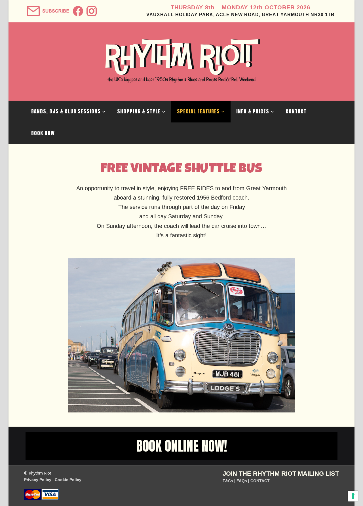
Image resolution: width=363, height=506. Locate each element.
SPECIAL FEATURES (198, 111)
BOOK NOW (43, 133)
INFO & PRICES (252, 111)
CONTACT (296, 111)
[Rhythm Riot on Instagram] (91, 9)
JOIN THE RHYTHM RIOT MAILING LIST (281, 473)
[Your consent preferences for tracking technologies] (353, 496)
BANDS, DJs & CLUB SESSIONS (66, 111)
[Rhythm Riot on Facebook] (77, 9)
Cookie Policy (68, 479)
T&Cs (228, 481)
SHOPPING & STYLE (139, 111)
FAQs (242, 481)
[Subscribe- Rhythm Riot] (47, 9)
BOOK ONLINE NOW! (181, 446)
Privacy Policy (37, 479)
